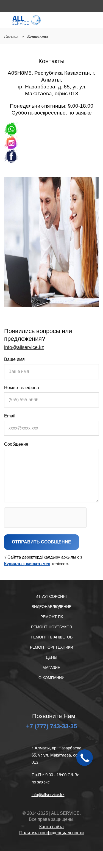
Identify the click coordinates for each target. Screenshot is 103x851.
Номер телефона (21, 387)
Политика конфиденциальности (51, 832)
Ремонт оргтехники (51, 647)
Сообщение (16, 444)
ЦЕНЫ (51, 657)
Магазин (51, 667)
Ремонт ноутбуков (51, 627)
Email (9, 416)
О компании (51, 678)
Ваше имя (14, 359)
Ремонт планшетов (52, 637)
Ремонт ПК (51, 617)
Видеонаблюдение (51, 606)
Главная (11, 36)
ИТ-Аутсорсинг (51, 596)
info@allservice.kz (24, 347)
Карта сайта (51, 826)
